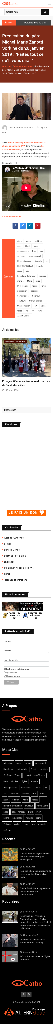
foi (47, 261)
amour (28, 241)
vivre (40, 311)
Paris (30, 812)
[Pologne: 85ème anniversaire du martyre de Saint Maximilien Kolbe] (10, 872)
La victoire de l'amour (26, 276)
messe (35, 800)
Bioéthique (9, 769)
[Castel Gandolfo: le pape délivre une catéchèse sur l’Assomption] (10, 889)
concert (27, 775)
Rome (7, 574)
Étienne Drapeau (24, 261)
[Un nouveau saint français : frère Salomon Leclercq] (10, 940)
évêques (7, 830)
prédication (22, 291)
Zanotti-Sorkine (23, 316)
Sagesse (34, 291)
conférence (39, 775)
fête (34, 793)
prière (6, 818)
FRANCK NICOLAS (25, 266)
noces (34, 286)
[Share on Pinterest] (37, 227)
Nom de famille (11, 660)
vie (27, 311)
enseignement (35, 256)
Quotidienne (12, 672)
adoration (8, 763)
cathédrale (22, 769)
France (26, 793)
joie (27, 271)
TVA (35, 306)
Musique (29, 806)
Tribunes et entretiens (23, 66)
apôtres (38, 241)
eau (41, 251)
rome (38, 818)
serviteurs (21, 301)
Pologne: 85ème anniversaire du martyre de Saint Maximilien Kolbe (35, 874)
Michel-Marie (22, 286)
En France (9, 562)
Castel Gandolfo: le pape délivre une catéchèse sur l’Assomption (35, 891)
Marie (29, 281)
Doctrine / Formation (15, 556)
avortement (40, 763)
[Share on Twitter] (23, 227)
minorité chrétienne (13, 806)
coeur (36, 246)
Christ (27, 246)
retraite (29, 818)
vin (33, 311)
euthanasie (26, 787)
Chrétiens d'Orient (12, 775)
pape (6, 812)
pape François (18, 812)
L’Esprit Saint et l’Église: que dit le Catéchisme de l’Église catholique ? (35, 856)
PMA (39, 812)
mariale (20, 281)
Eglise (24, 781)
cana (19, 246)
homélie (40, 266)
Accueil (7, 66)
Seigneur (36, 296)
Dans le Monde (12, 549)
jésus (19, 271)
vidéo (19, 311)
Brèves (7, 543)
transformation (23, 306)
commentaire (23, 251)
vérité (43, 306)
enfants (34, 781)
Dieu (34, 251)
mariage (42, 276)
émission (21, 256)
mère (38, 281)
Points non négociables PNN (19, 568)
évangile (38, 261)
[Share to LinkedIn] (30, 227)
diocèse (14, 781)
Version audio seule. (12, 216)
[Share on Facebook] (15, 227)
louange (15, 800)
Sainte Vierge (23, 296)
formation (14, 793)
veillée (17, 824)
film (46, 787)
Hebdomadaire (13, 676)
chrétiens (44, 769)
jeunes (43, 793)
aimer (19, 241)
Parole (43, 286)
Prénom (7, 650)
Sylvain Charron (35, 301)
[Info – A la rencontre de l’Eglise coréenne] (10, 957)
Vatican (7, 824)
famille (38, 787)
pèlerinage (17, 818)
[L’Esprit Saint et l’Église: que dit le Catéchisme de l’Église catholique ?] (10, 854)
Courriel (7, 641)
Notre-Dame (42, 806)
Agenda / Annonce (14, 537)
